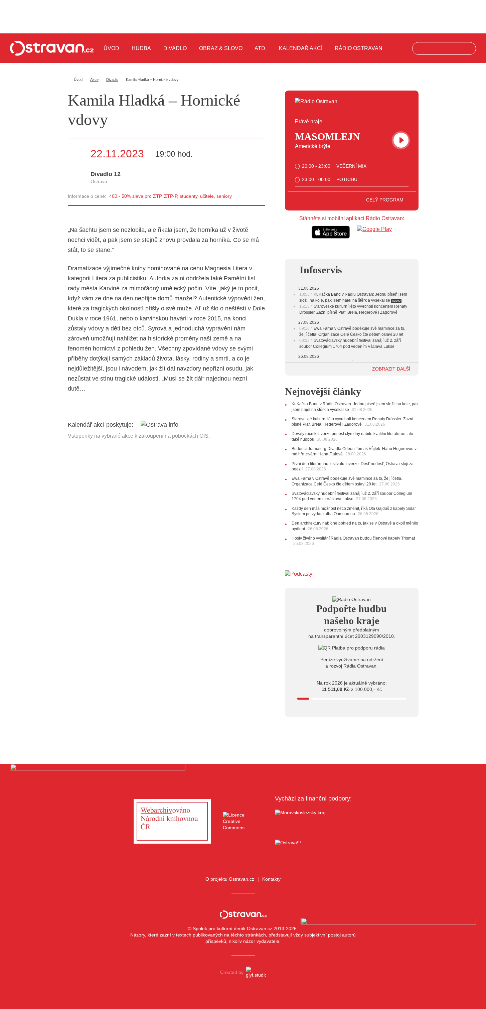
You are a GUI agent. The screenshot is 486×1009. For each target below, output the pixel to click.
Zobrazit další (392, 369)
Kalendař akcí (300, 48)
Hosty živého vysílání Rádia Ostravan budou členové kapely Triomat (353, 538)
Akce (94, 80)
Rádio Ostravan (358, 48)
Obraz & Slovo (220, 48)
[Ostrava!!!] (313, 844)
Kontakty (271, 879)
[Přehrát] (401, 140)
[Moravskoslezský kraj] (313, 821)
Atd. (261, 48)
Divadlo (175, 48)
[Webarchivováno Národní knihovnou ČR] (172, 821)
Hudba (141, 48)
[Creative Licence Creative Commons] (243, 821)
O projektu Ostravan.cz (229, 879)
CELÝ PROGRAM (385, 199)
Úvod (111, 48)
